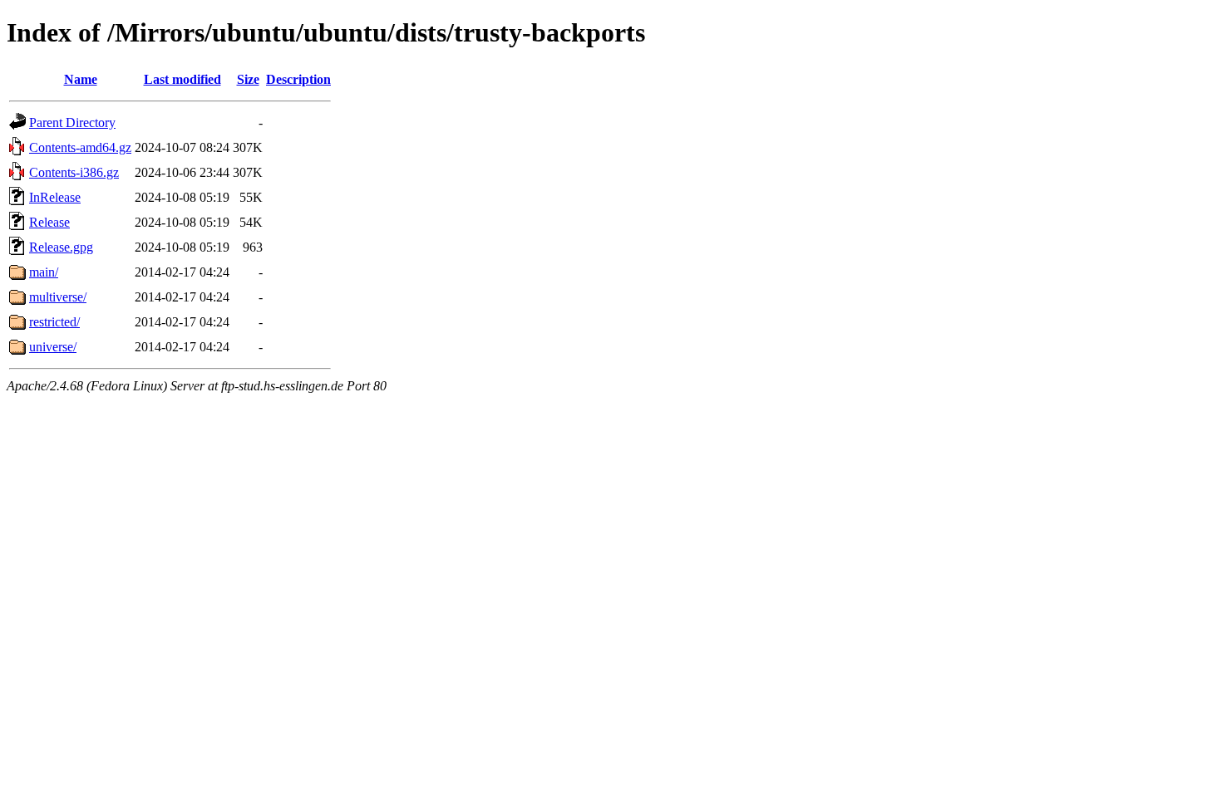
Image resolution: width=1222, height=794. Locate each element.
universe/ (52, 347)
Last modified (182, 79)
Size (248, 79)
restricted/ (54, 322)
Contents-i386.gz (74, 172)
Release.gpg (61, 247)
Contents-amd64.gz (80, 147)
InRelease (55, 197)
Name (80, 79)
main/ (43, 272)
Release (49, 222)
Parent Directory (72, 122)
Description (298, 79)
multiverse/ (57, 297)
